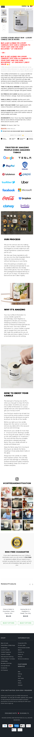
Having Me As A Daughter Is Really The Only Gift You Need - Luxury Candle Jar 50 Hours (25, 611)
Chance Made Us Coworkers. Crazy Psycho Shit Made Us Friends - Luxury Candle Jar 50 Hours (8, 611)
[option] (21, 20)
